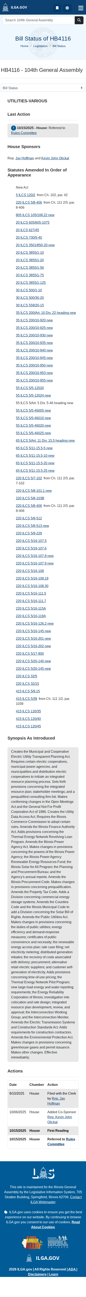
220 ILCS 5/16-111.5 (31, 593)
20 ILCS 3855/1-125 (31, 282)
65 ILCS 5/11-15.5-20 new (35, 463)
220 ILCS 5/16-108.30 (32, 586)
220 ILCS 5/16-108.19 (32, 578)
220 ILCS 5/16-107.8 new (35, 556)
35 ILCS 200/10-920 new (34, 320)
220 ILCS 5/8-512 (29, 518)
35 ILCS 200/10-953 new (34, 373)
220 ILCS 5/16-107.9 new (35, 563)
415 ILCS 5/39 (26, 699)
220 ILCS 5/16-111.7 (31, 601)
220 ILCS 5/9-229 (29, 533)
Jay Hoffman (24, 158)
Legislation (40, 46)
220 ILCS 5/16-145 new (33, 631)
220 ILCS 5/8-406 (29, 202)
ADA (72, 1269)
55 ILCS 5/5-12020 (30, 388)
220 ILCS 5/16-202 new (33, 646)
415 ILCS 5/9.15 (28, 691)
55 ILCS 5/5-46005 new (33, 410)
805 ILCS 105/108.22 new (35, 215)
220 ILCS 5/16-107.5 (31, 541)
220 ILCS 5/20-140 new (33, 661)
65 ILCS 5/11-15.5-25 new (35, 470)
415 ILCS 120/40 (28, 719)
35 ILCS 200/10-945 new (34, 358)
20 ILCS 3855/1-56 (30, 267)
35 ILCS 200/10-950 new (34, 365)
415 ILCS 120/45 (28, 726)
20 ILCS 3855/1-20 (30, 260)
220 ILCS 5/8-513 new (32, 526)
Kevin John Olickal (55, 158)
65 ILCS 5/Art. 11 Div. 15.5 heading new (45, 440)
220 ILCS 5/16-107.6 (31, 548)
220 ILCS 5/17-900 (30, 653)
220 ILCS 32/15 (27, 683)
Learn (53, 1274)
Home (24, 46)
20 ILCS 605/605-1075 (32, 222)
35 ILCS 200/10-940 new (34, 350)
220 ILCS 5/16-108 (30, 571)
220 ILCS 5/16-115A (31, 608)
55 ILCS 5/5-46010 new (33, 418)
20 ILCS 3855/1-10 (30, 252)
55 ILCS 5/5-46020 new (33, 425)
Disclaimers (37, 1274)
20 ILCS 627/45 (27, 230)
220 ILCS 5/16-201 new (33, 638)
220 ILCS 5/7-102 (29, 478)
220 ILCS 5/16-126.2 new (35, 623)
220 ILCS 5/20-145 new (33, 668)
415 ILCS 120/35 (28, 711)
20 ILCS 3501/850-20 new (35, 245)
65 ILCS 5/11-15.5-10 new (35, 455)
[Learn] (57, 8)
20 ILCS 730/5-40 (29, 237)
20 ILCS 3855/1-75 (30, 275)
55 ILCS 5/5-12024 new (33, 395)
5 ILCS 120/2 (25, 195)
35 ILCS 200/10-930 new (34, 335)
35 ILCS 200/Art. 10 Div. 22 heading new (46, 313)
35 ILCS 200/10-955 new (34, 380)
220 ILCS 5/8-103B (30, 498)
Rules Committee (24, 133)
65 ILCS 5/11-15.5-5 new (34, 448)
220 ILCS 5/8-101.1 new (34, 490)
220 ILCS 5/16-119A (31, 616)
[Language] (67, 8)
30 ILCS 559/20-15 (30, 305)
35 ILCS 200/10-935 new (34, 343)
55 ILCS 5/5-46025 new (33, 433)
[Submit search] (79, 20)
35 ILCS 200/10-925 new (34, 328)
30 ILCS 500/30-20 (30, 298)
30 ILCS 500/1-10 (29, 290)
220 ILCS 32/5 (26, 676)
